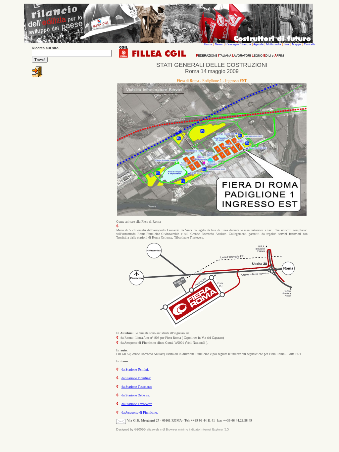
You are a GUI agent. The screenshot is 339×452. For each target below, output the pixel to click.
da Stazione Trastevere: (136, 404)
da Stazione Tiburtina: (136, 378)
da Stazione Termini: (135, 369)
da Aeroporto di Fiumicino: (139, 412)
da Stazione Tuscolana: (136, 386)
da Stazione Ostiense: (135, 395)
